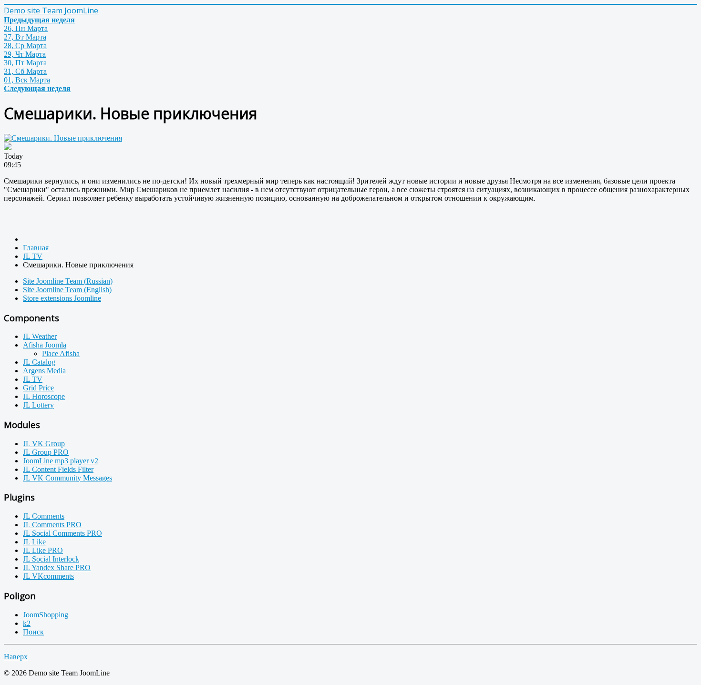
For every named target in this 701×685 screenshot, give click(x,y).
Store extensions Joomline (62, 298)
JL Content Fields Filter (58, 469)
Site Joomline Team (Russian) (68, 281)
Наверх (16, 657)
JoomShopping (45, 615)
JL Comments (43, 516)
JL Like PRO (43, 550)
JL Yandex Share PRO (57, 567)
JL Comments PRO (52, 525)
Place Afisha (61, 353)
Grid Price (38, 388)
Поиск (33, 632)
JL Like (34, 542)
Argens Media (44, 371)
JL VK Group (44, 444)
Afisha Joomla (44, 345)
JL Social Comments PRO (62, 533)
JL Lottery (38, 405)
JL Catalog (39, 362)
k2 (27, 623)
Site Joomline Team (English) (67, 290)
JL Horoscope (44, 396)
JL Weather (40, 336)
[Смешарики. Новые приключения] (63, 138)
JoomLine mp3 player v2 (60, 461)
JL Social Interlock (51, 559)
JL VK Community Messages (67, 478)
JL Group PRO (46, 452)
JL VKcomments (48, 576)
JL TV (32, 379)
